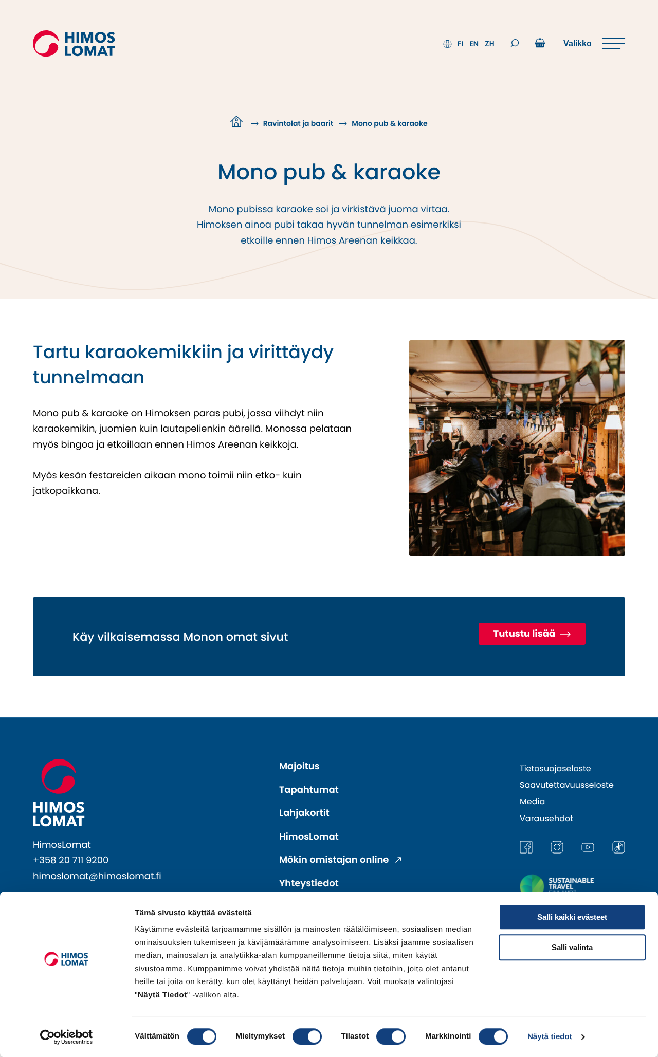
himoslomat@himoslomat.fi (97, 876)
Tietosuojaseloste (555, 768)
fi (460, 44)
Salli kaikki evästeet (572, 917)
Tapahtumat (309, 790)
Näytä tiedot (549, 1036)
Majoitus (299, 766)
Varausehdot (546, 818)
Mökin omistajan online (335, 860)
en (474, 44)
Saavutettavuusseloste (567, 785)
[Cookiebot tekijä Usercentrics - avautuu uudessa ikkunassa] (67, 1037)
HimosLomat (309, 836)
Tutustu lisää (525, 633)
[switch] (307, 1036)
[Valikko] (594, 43)
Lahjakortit (304, 813)
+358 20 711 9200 (70, 860)
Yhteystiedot (309, 883)
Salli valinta (572, 947)
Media (532, 801)
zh (490, 44)
